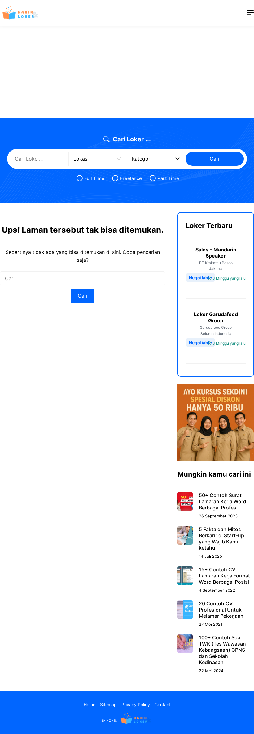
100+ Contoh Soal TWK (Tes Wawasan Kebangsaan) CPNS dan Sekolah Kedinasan (222, 649)
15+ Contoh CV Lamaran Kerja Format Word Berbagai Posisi (224, 575)
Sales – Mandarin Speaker (215, 253)
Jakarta (215, 268)
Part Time (168, 178)
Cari (214, 159)
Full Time (94, 178)
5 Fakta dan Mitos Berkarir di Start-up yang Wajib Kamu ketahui (221, 538)
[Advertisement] (127, 72)
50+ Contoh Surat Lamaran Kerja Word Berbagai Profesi (222, 501)
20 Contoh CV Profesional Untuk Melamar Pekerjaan (221, 609)
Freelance (131, 178)
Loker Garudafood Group (216, 317)
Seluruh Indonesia (215, 333)
